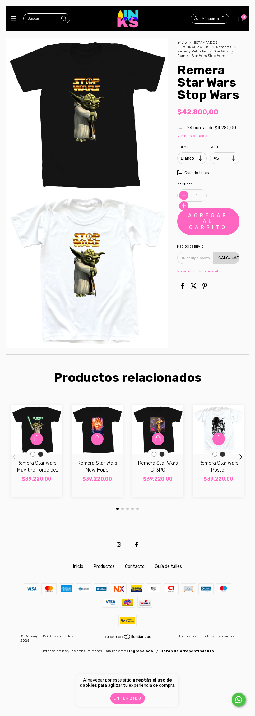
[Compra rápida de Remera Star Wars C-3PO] (158, 439)
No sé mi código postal (197, 271)
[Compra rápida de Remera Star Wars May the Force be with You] (36, 439)
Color (182, 147)
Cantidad (185, 184)
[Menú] (14, 19)
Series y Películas (192, 51)
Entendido (128, 698)
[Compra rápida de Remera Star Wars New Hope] (97, 439)
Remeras (223, 47)
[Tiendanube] (128, 638)
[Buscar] (64, 19)
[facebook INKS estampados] (136, 544)
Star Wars (221, 51)
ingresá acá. (141, 651)
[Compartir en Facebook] (182, 286)
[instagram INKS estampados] (118, 544)
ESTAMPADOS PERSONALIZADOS (197, 44)
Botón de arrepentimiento (187, 651)
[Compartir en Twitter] (193, 286)
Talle (214, 147)
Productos (104, 566)
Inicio (182, 42)
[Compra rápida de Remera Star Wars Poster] (218, 439)
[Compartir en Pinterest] (205, 286)
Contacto (135, 566)
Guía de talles (168, 566)
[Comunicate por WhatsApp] (239, 700)
